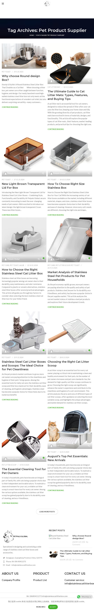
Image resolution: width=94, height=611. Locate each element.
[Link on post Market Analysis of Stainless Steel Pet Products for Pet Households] (70, 240)
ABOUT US (10, 573)
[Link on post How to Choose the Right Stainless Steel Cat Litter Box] (24, 240)
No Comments (78, 560)
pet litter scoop (63, 265)
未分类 (21, 265)
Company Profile (11, 579)
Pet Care (5, 265)
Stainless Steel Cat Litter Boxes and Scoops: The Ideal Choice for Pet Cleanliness (24, 365)
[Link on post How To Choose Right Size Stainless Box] (70, 154)
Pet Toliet (6, 72)
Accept (53, 607)
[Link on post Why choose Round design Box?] (24, 56)
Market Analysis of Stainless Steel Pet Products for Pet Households (67, 276)
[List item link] (23, 561)
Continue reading (10, 107)
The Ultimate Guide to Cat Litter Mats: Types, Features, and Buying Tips (68, 95)
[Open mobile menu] (3, 3)
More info (40, 607)
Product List (40, 579)
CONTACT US (75, 573)
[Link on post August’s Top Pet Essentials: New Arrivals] (70, 429)
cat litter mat (54, 87)
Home (32, 35)
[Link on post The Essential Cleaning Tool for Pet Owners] (24, 436)
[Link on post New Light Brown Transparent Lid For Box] (24, 154)
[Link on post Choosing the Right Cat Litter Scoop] (70, 332)
